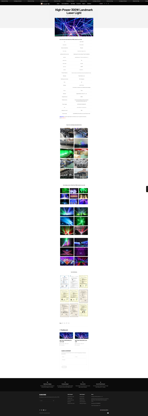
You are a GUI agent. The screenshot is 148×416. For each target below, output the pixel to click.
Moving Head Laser (71, 399)
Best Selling (73, 3)
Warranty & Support (83, 403)
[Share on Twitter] (65, 323)
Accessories (78, 3)
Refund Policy (82, 398)
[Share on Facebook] (63, 323)
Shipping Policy (82, 399)
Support (83, 3)
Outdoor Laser (70, 398)
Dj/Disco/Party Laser (71, 403)
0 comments (80, 15)
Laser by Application (65, 3)
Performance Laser (71, 396)
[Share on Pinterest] (67, 323)
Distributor (89, 3)
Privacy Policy (80, 352)
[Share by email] (69, 323)
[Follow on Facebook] (39, 410)
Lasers (58, 3)
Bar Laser (69, 401)
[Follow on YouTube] (43, 410)
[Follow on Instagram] (41, 410)
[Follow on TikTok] (45, 410)
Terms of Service (82, 401)
